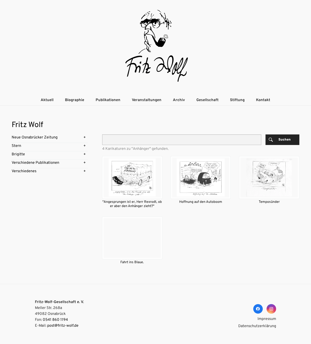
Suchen (284, 140)
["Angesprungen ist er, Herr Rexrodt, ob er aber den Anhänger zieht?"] (132, 177)
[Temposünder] (269, 177)
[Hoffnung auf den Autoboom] (201, 177)
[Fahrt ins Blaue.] (132, 238)
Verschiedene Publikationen (35, 162)
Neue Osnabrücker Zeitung (35, 137)
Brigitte (18, 154)
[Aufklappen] (84, 137)
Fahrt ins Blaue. (132, 262)
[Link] (155, 47)
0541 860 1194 (55, 319)
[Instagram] (271, 309)
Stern (16, 146)
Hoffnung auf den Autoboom (200, 202)
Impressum (266, 319)
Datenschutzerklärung (257, 326)
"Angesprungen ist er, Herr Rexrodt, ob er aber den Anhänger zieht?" (132, 204)
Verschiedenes (24, 171)
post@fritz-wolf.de (62, 325)
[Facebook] (258, 309)
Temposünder (269, 202)
